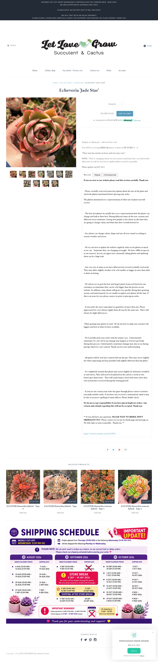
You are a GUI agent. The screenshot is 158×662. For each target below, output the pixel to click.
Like (108, 450)
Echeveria (78, 83)
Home (34, 71)
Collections (66, 83)
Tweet (113, 450)
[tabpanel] (117, 307)
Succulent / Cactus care (73, 71)
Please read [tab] (87, 175)
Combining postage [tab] (110, 175)
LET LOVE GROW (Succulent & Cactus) (34, 654)
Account (122, 71)
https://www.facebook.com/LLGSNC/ (100, 434)
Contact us (94, 71)
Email (125, 450)
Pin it (119, 450)
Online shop (50, 71)
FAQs (109, 71)
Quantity (112, 104)
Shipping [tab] (97, 175)
